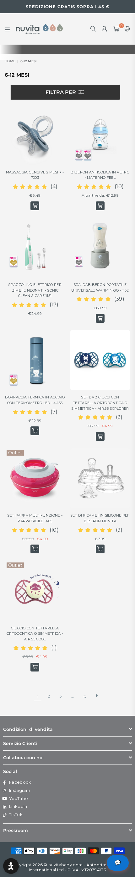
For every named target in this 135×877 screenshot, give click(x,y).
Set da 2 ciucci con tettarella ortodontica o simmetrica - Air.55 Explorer (100, 402)
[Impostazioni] (126, 29)
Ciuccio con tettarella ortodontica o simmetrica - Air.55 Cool (35, 633)
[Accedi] (104, 29)
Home (10, 61)
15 (85, 696)
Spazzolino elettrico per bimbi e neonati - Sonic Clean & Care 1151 (35, 290)
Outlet (15, 453)
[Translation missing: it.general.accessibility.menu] (7, 29)
